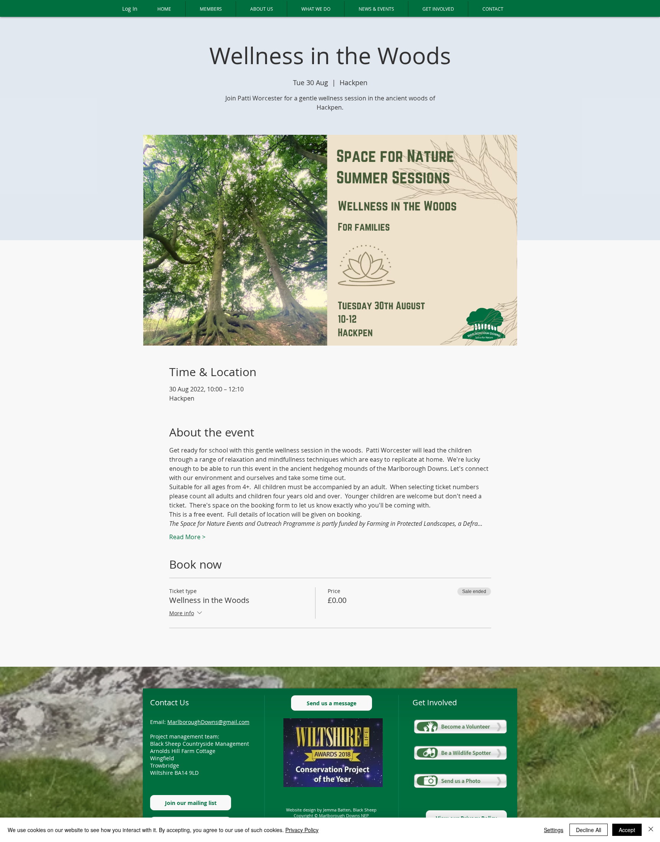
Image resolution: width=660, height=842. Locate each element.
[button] (210, 9)
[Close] (650, 830)
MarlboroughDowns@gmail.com (208, 722)
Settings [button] (553, 830)
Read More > (187, 537)
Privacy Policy (302, 830)
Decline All (588, 830)
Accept (627, 830)
